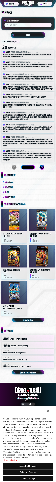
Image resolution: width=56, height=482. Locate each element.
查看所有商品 (28, 320)
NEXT (41, 167)
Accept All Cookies (28, 466)
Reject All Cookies (28, 472)
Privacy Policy (10, 460)
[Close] (48, 411)
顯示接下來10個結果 (28, 372)
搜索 (28, 35)
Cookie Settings (28, 478)
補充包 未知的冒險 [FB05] (11, 41)
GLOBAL (28, 404)
